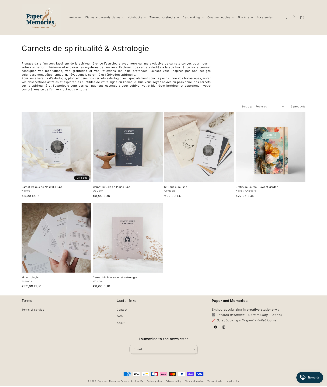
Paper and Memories (108, 381)
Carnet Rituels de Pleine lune (111, 186)
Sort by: (246, 106)
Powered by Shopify (132, 381)
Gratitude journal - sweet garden (257, 186)
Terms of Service (33, 309)
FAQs (120, 316)
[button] (136, 17)
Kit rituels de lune (175, 186)
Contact (122, 309)
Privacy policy (173, 381)
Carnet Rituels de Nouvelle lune (42, 186)
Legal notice (232, 381)
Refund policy (154, 381)
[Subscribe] (193, 349)
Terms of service (194, 381)
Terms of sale (214, 381)
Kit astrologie (30, 277)
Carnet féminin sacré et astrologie (115, 277)
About (121, 322)
